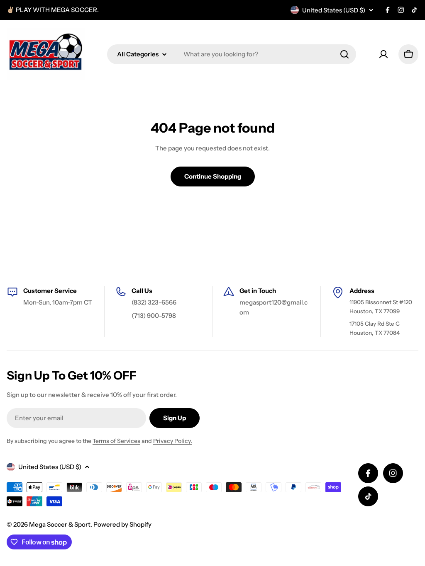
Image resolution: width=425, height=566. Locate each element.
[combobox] (231, 54)
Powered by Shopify (122, 524)
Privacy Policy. (172, 441)
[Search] (344, 54)
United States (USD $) (333, 10)
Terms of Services (116, 441)
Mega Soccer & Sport (59, 524)
